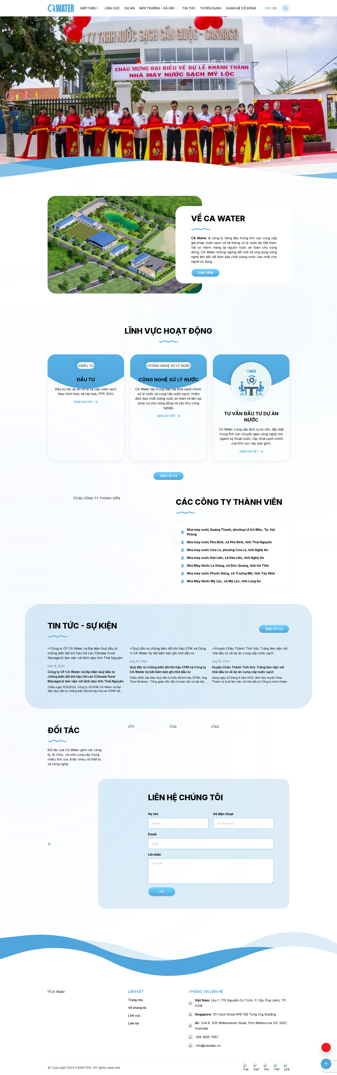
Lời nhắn (154, 854)
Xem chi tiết (83, 451)
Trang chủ (135, 1000)
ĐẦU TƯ (168, 379)
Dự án (130, 8)
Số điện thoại (223, 814)
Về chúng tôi (137, 1008)
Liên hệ (133, 1023)
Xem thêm (205, 272)
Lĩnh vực (112, 8)
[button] (12, 101)
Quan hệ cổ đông (241, 8)
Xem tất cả (168, 475)
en (274, 8)
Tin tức (188, 8)
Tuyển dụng (210, 8)
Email (152, 834)
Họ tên (153, 814)
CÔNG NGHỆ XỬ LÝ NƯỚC (251, 379)
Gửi (161, 891)
